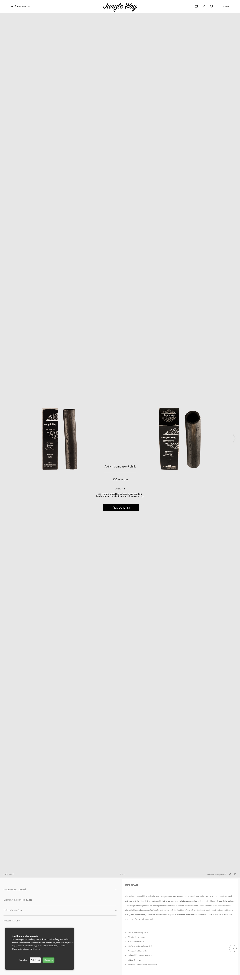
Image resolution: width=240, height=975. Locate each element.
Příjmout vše (48, 960)
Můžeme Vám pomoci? (216, 874)
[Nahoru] (233, 948)
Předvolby (23, 960)
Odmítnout (35, 960)
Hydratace (9, 874)
